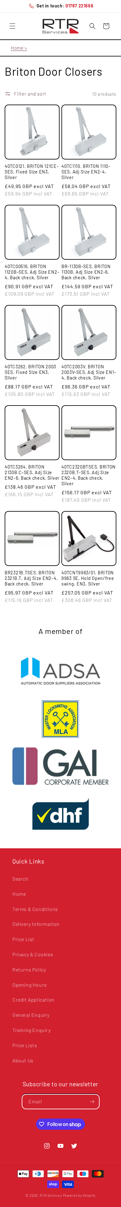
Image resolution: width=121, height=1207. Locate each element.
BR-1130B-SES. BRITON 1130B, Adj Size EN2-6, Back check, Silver (85, 272)
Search (20, 879)
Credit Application (33, 1000)
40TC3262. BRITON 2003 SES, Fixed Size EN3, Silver (30, 372)
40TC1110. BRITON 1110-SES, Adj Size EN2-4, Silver (85, 172)
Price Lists (24, 1045)
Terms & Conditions (35, 909)
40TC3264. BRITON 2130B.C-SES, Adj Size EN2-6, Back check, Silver (32, 472)
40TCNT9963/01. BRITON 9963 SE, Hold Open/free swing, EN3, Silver (87, 578)
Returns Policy (29, 969)
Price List (23, 939)
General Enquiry (31, 1015)
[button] (12, 26)
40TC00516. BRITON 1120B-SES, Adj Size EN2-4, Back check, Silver (32, 272)
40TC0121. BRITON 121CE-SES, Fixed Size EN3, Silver (32, 172)
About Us (23, 1060)
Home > (19, 48)
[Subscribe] (92, 1101)
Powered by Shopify (79, 1195)
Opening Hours (29, 985)
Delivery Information (36, 924)
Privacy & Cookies (32, 954)
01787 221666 (79, 5)
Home (19, 894)
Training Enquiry (31, 1030)
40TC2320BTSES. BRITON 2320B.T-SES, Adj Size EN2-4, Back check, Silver (88, 475)
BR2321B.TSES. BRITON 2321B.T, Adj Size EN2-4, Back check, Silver (31, 578)
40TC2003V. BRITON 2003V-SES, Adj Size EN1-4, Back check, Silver (88, 372)
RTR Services (51, 1195)
